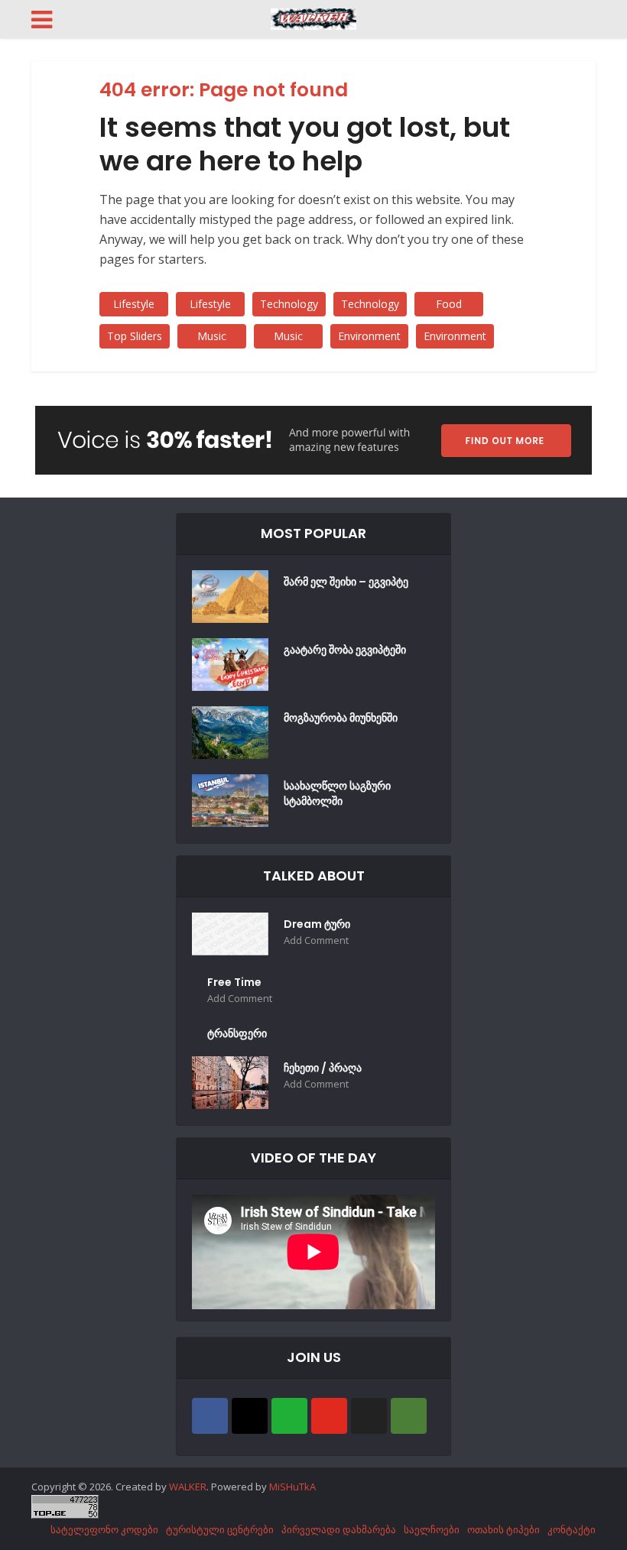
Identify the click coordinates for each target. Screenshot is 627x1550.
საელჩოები (432, 1529)
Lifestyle (133, 304)
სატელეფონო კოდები (104, 1529)
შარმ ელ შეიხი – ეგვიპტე (346, 581)
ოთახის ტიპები (503, 1529)
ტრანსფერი (237, 1033)
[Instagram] (250, 1416)
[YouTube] (329, 1416)
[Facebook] (210, 1416)
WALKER (187, 1486)
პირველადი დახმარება (338, 1529)
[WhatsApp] (289, 1416)
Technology (289, 304)
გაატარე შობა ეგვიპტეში (345, 649)
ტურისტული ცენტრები (220, 1529)
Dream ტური (317, 924)
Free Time (234, 982)
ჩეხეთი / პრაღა (323, 1067)
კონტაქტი (571, 1529)
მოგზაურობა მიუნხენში (341, 717)
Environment (369, 336)
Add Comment (316, 940)
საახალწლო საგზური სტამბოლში (337, 793)
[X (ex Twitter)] (369, 1416)
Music (211, 336)
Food (449, 304)
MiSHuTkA (292, 1486)
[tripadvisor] (409, 1416)
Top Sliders (134, 336)
